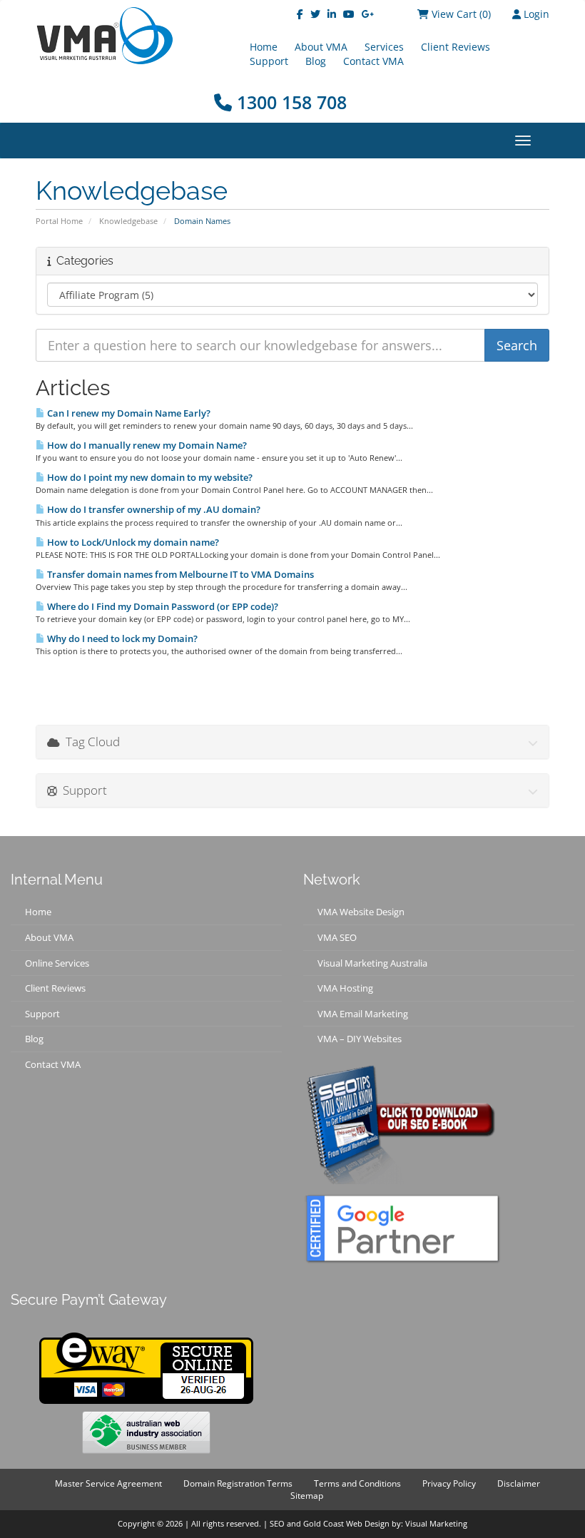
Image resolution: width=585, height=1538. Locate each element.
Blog (315, 61)
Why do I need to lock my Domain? (121, 638)
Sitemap (306, 1495)
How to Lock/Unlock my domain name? (132, 542)
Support (269, 61)
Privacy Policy (449, 1483)
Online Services (57, 963)
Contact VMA (373, 61)
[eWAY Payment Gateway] (146, 1366)
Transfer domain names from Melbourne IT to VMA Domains (179, 574)
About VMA (49, 937)
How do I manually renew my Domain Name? (146, 445)
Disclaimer (518, 1483)
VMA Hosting (345, 988)
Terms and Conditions (357, 1483)
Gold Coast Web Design (346, 1524)
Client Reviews (455, 47)
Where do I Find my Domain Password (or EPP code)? (161, 606)
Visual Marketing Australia (372, 963)
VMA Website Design (361, 911)
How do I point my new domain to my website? (149, 477)
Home (38, 911)
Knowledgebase (128, 220)
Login (535, 14)
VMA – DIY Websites (359, 1038)
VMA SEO (337, 937)
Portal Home (59, 220)
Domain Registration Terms (237, 1483)
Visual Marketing (436, 1524)
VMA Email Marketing (362, 1013)
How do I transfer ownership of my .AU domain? (152, 509)
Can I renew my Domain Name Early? (127, 413)
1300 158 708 (289, 102)
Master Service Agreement (108, 1483)
